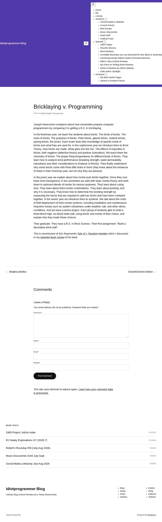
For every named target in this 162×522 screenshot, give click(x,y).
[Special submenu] (104, 42)
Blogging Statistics (17, 271)
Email (36, 352)
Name (36, 341)
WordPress (152, 515)
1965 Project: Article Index (21, 432)
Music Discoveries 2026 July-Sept (25, 455)
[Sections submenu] (105, 19)
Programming (58, 113)
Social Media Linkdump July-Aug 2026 (27, 463)
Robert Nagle (46, 113)
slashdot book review (52, 237)
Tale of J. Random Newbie (92, 233)
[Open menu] (86, 43)
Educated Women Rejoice (140, 271)
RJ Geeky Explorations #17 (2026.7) (26, 440)
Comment (38, 313)
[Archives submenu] (105, 74)
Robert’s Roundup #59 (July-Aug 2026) (28, 448)
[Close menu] (93, 4)
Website (36, 363)
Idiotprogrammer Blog (13, 43)
